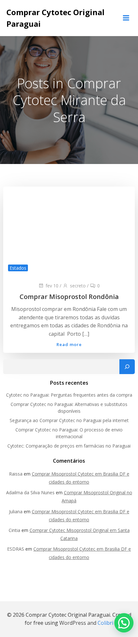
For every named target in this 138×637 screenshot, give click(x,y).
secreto (78, 286)
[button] (124, 622)
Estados (18, 268)
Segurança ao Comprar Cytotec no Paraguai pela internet (69, 420)
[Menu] (126, 18)
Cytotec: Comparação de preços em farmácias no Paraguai (69, 446)
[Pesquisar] (127, 366)
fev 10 (52, 286)
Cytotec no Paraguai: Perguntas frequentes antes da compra (69, 395)
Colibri (105, 622)
